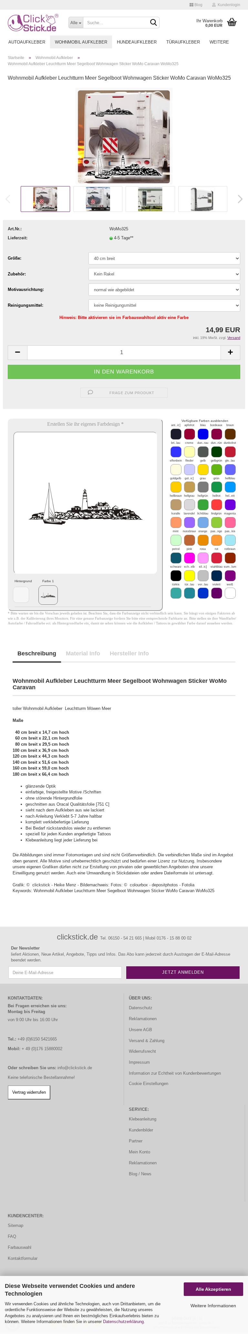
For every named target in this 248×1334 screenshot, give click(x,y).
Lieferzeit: (17, 237)
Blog (197, 5)
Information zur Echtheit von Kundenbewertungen (175, 1073)
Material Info (83, 653)
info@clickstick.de (74, 1067)
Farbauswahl (19, 1247)
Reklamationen (143, 1018)
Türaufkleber (183, 42)
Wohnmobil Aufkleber (81, 42)
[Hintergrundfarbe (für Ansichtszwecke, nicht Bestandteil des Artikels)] (21, 595)
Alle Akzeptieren (213, 1289)
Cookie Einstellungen (148, 1083)
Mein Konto (139, 1152)
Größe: (14, 258)
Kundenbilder (141, 1130)
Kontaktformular (22, 1258)
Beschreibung (36, 653)
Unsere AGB (140, 1029)
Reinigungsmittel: (25, 305)
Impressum (139, 1062)
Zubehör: (17, 274)
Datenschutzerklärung (123, 1321)
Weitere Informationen (213, 1305)
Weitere (219, 42)
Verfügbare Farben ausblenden (204, 421)
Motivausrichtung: (26, 289)
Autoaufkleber (26, 42)
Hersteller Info (129, 653)
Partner (135, 1141)
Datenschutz (140, 1007)
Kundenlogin (228, 5)
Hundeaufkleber (137, 42)
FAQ (12, 1236)
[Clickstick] (33, 22)
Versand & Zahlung (146, 1040)
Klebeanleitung (142, 1119)
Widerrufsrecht (142, 1051)
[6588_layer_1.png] (48, 595)
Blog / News (140, 1173)
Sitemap (15, 1225)
